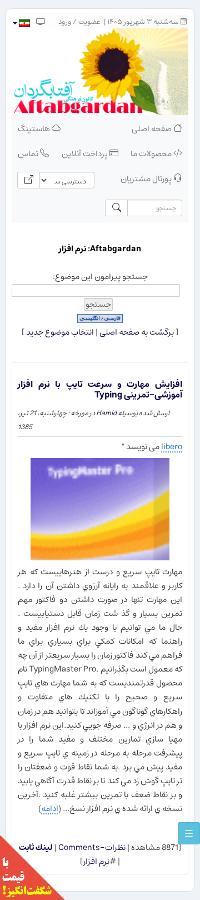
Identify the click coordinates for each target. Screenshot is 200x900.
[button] (21, 23)
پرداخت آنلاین (85, 153)
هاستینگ (35, 128)
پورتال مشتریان (147, 178)
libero (171, 446)
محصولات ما (152, 153)
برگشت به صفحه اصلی (136, 332)
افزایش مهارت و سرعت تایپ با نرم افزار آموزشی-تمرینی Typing (100, 389)
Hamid (106, 413)
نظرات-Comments (91, 847)
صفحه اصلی (152, 128)
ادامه (49, 808)
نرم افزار (96, 861)
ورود (64, 22)
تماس (29, 153)
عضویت (89, 22)
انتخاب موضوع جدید (60, 332)
